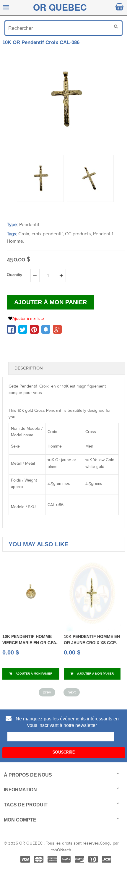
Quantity (14, 275)
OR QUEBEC (60, 7)
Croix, (24, 234)
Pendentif (29, 225)
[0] (11, 329)
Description (28, 368)
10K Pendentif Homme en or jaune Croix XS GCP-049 (92, 642)
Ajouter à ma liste (28, 318)
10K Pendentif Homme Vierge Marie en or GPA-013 (30, 642)
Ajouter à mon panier (33, 673)
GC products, (78, 234)
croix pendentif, (48, 234)
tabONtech (61, 850)
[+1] (57, 329)
